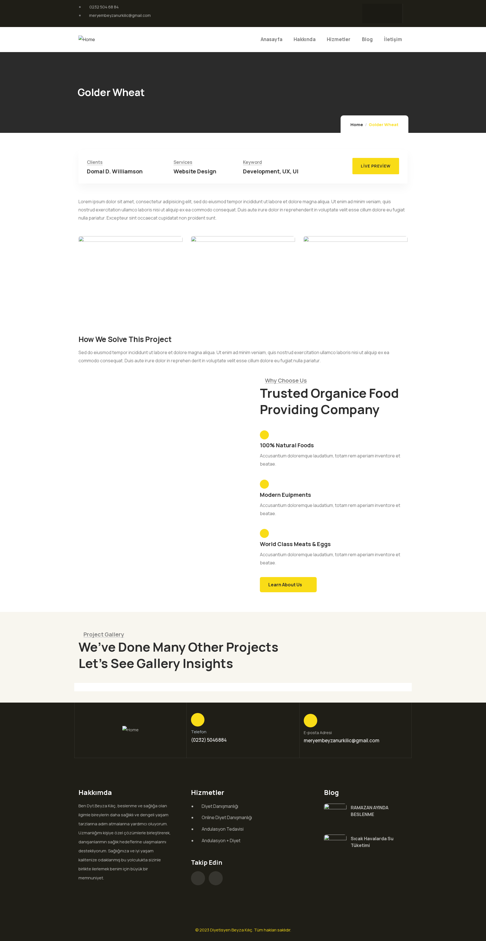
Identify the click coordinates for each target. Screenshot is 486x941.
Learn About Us (285, 585)
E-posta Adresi (318, 732)
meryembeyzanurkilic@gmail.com (341, 740)
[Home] (86, 39)
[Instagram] (369, 12)
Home (356, 125)
